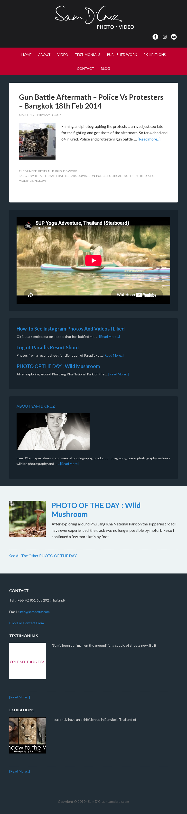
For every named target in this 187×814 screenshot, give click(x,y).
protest (129, 176)
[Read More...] (109, 336)
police (101, 176)
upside (149, 176)
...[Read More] (68, 464)
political (114, 176)
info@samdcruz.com (34, 612)
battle (63, 176)
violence (26, 180)
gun (91, 176)
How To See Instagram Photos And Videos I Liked (71, 329)
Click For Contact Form (26, 623)
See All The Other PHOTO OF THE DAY (43, 555)
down (82, 176)
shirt (139, 176)
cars (72, 176)
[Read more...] (149, 139)
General (44, 171)
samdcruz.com (118, 801)
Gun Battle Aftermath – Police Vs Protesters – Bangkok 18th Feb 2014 (91, 101)
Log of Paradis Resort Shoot (48, 347)
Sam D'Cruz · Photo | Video (93, 17)
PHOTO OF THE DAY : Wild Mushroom (58, 366)
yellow (40, 180)
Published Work (64, 171)
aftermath (48, 176)
